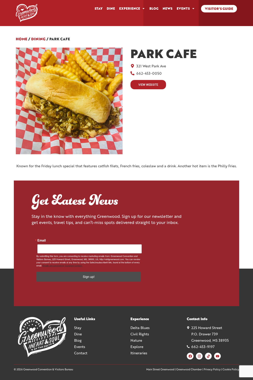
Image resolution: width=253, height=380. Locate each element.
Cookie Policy (231, 369)
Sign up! (88, 276)
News (167, 8)
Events (183, 8)
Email (41, 240)
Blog (153, 8)
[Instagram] (199, 356)
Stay (98, 8)
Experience (129, 8)
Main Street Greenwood (160, 369)
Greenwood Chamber (189, 369)
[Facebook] (190, 356)
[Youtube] (217, 356)
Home (21, 38)
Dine (111, 8)
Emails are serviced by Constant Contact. (62, 265)
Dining (38, 38)
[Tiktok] (208, 356)
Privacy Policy (212, 369)
